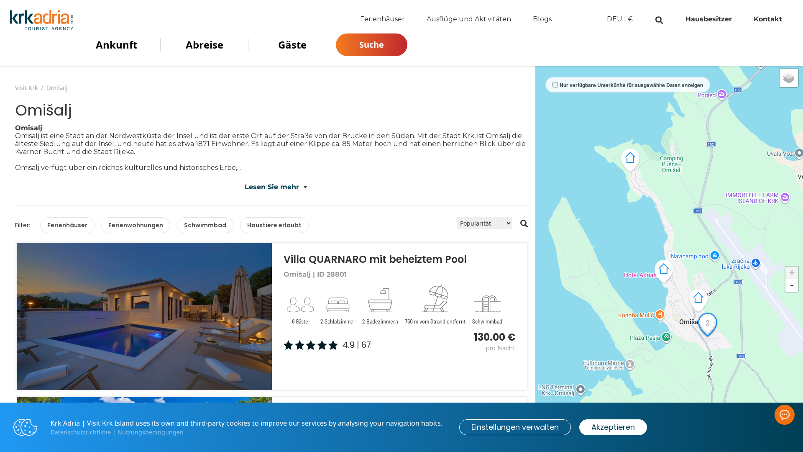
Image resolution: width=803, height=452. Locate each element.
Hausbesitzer (708, 19)
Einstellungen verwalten (515, 427)
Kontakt (768, 19)
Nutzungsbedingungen (151, 432)
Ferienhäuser (382, 19)
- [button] (792, 285)
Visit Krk (26, 88)
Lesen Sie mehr (272, 187)
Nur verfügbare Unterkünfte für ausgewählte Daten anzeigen (631, 85)
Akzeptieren (613, 427)
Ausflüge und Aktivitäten (469, 19)
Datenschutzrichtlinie (81, 432)
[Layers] (789, 78)
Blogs (542, 19)
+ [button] (792, 272)
